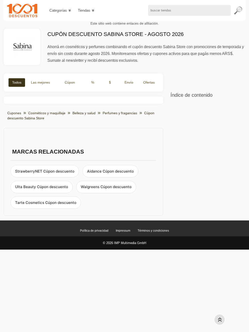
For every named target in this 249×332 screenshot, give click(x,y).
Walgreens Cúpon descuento (106, 186)
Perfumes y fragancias (120, 113)
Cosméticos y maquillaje (46, 113)
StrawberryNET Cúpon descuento (44, 171)
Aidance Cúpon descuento (110, 171)
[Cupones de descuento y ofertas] (22, 10)
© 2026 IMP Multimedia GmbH (124, 243)
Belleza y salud (84, 113)
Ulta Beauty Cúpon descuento (41, 186)
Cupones (14, 113)
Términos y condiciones (153, 230)
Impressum (123, 230)
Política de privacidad (94, 230)
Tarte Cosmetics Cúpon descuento (45, 202)
